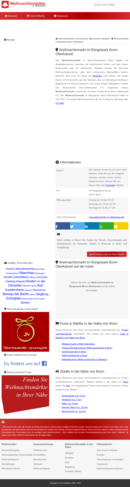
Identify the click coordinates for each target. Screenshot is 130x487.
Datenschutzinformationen (110, 468)
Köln (67, 462)
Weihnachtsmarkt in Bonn (75, 355)
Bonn (125, 382)
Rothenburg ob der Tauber (33, 299)
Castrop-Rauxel (15, 281)
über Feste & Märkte (107, 450)
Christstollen (39, 455)
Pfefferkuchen (40, 450)
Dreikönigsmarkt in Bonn (74, 351)
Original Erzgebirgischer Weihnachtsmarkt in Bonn (87, 348)
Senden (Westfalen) (16, 277)
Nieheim (28, 290)
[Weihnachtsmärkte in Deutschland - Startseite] (24, 5)
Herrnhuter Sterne (11, 468)
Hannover (40, 269)
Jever (32, 294)
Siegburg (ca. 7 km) (72, 399)
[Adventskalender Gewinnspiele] (25, 350)
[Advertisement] (91, 135)
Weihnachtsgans (41, 468)
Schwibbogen (8, 464)
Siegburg (42, 294)
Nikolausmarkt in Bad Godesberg (78, 344)
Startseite (12, 16)
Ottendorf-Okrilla (30, 286)
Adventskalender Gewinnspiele (17, 455)
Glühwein (97, 76)
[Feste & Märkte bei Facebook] (25, 368)
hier (68, 385)
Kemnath (42, 277)
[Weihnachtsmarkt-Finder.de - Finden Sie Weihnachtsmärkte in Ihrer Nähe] (25, 414)
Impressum (62, 16)
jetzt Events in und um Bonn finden (106, 254)
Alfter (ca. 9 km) (70, 403)
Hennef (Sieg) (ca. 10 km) (75, 407)
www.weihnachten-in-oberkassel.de (106, 217)
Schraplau (13, 298)
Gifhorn (33, 277)
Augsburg (70, 467)
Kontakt (100, 455)
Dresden (69, 457)
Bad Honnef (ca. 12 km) (74, 411)
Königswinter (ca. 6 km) (73, 395)
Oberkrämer (39, 290)
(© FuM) (59, 103)
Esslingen (40, 273)
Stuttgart (69, 453)
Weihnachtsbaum (10, 459)
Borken (25, 302)
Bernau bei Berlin (16, 294)
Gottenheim (12, 273)
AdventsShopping (10, 450)
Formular (110, 185)
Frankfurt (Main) (73, 471)
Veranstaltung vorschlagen (110, 459)
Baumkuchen (39, 459)
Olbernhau (26, 273)
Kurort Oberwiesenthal (20, 268)
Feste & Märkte (37, 16)
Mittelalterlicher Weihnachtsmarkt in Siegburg (84, 359)
